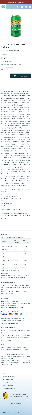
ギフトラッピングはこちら (7, 340)
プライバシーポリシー (8, 385)
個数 (2, 69)
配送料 (5, 64)
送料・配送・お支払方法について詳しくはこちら (13, 323)
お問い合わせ (6, 373)
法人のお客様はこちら (8, 379)
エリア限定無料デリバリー (9, 388)
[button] (10, 50)
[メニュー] (30, 7)
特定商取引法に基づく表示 (9, 376)
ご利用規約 (5, 382)
